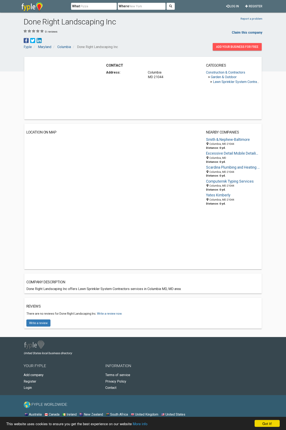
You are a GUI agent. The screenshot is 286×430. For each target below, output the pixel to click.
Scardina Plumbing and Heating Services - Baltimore (233, 167)
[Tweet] (32, 40)
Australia (35, 414)
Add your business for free (237, 46)
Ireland (71, 414)
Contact (110, 388)
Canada (53, 414)
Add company (34, 375)
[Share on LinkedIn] (39, 40)
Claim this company (247, 32)
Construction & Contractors (225, 72)
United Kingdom (146, 414)
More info (140, 423)
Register (255, 6)
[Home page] (32, 6)
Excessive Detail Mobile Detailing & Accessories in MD (233, 153)
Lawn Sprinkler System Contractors (238, 82)
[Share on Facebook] (26, 40)
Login (28, 388)
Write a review (38, 323)
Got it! (267, 423)
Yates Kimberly (218, 195)
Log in (234, 6)
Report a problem (251, 18)
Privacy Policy (115, 381)
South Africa (118, 414)
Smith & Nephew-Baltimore (228, 139)
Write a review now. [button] (109, 313)
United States (175, 414)
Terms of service (117, 375)
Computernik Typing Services (230, 181)
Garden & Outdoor (224, 77)
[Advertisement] (61, 88)
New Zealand (93, 414)
